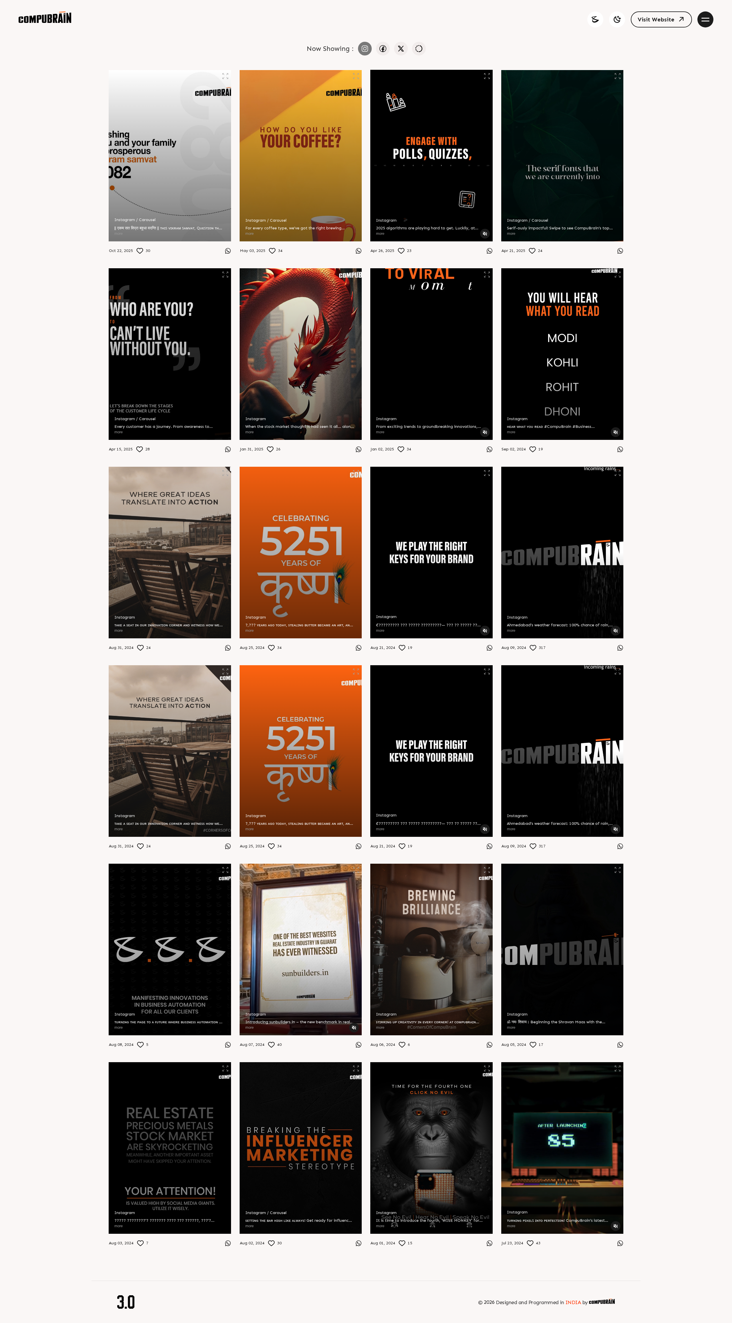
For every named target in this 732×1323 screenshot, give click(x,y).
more (118, 233)
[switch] (617, 19)
